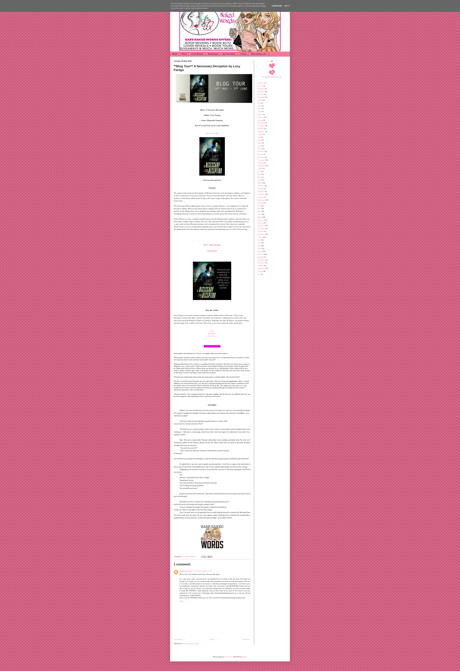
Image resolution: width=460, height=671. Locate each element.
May (259, 108)
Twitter (212, 331)
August (260, 100)
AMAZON (212, 251)
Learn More (277, 6)
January (260, 86)
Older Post (246, 639)
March (260, 114)
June (259, 106)
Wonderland (213, 54)
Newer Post (178, 639)
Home (174, 54)
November (261, 91)
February (261, 83)
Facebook (212, 336)
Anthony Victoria (185, 571)
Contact (243, 54)
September (261, 97)
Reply (181, 601)
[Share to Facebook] (209, 557)
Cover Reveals (197, 54)
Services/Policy (229, 54)
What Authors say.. (259, 54)
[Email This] (202, 557)
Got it (287, 6)
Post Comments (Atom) (191, 643)
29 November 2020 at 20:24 (202, 571)
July (259, 103)
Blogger (244, 657)
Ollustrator (228, 657)
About (184, 54)
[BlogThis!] (204, 557)
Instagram (212, 333)
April (259, 111)
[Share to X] (207, 557)
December (261, 89)
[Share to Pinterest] (211, 557)
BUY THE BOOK (212, 245)
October (260, 94)
